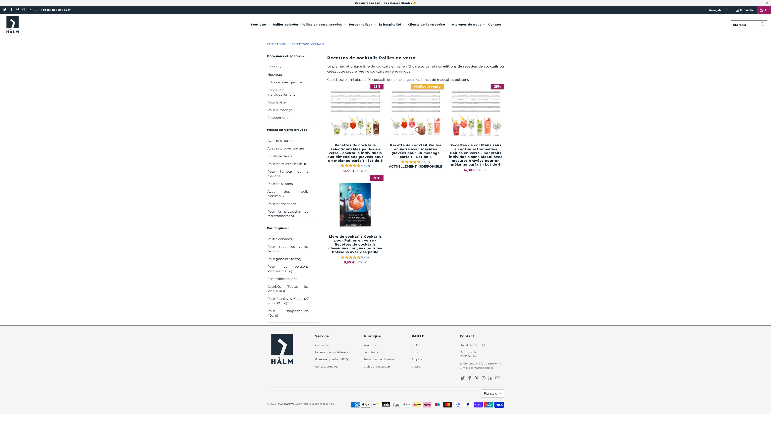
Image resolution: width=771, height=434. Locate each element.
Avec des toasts (280, 141)
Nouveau (274, 75)
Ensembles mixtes (282, 279)
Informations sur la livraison (333, 352)
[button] (260, 25)
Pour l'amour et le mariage (288, 174)
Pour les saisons (280, 184)
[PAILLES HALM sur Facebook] (11, 9)
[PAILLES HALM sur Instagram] (23, 9)
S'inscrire (747, 9)
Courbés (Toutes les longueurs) (288, 289)
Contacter (321, 345)
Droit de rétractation (376, 366)
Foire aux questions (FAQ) (332, 359)
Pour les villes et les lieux (287, 164)
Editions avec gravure (284, 82)
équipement (277, 118)
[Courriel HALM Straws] (36, 9)
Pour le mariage (280, 110)
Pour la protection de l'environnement (288, 214)
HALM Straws (285, 403)
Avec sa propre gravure (285, 148)
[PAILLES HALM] (12, 25)
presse (416, 366)
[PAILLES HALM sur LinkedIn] (30, 9)
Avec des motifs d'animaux (288, 194)
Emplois (417, 359)
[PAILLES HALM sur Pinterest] (17, 9)
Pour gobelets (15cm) (284, 259)
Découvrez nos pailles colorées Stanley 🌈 (385, 2)
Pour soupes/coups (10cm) (288, 313)
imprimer (369, 345)
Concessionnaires (326, 366)
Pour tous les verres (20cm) (288, 249)
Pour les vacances (281, 204)
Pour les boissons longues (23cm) (288, 269)
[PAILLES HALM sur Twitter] (4, 9)
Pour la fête (276, 102)
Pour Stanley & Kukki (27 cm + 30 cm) (288, 301)
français (716, 10)
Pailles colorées (279, 239)
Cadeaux (274, 67)
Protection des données (378, 359)
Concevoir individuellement (281, 92)
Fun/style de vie (280, 156)
